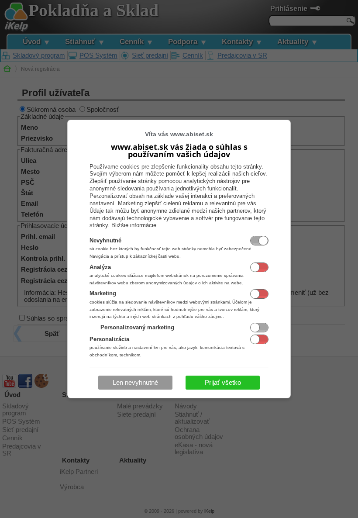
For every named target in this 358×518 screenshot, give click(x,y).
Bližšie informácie (133, 225)
